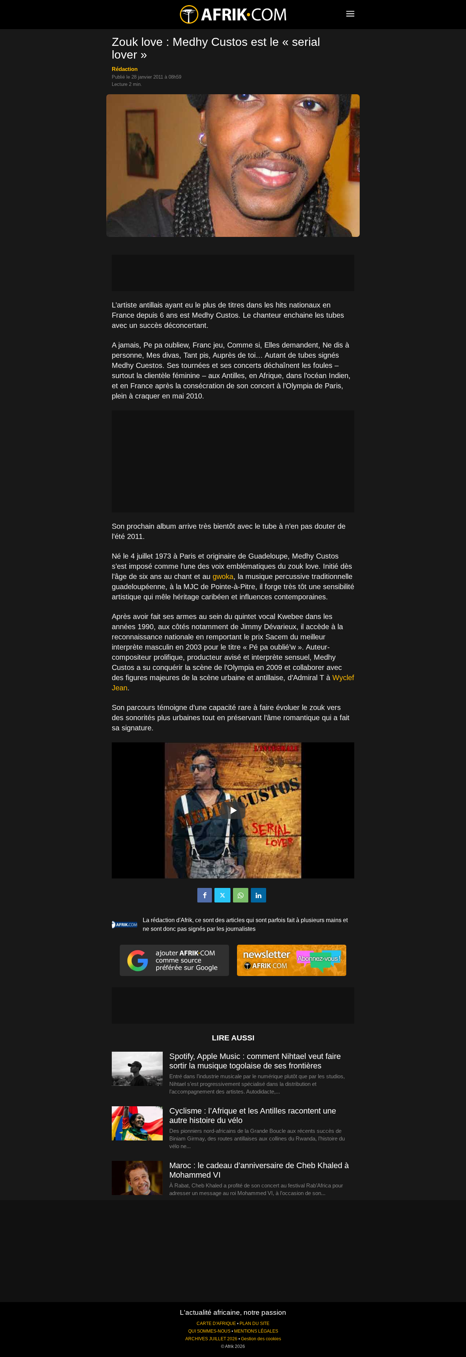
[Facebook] (204, 895)
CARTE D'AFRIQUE (216, 1323)
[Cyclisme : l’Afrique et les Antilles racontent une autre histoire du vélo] (137, 1123)
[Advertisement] (233, 273)
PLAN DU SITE (254, 1323)
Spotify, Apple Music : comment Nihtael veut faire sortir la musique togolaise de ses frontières (255, 1061)
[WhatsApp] (240, 895)
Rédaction (125, 69)
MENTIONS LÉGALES (256, 1331)
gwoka (223, 576)
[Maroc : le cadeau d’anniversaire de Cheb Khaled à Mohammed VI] (137, 1178)
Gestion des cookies (261, 1338)
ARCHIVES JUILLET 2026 (211, 1338)
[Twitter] (222, 895)
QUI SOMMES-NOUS (209, 1331)
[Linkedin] (258, 895)
